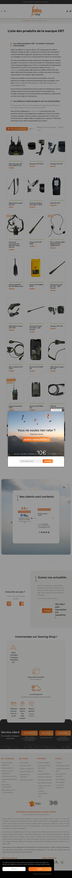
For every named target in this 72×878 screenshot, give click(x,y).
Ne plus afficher (57, 410)
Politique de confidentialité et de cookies (42, 874)
